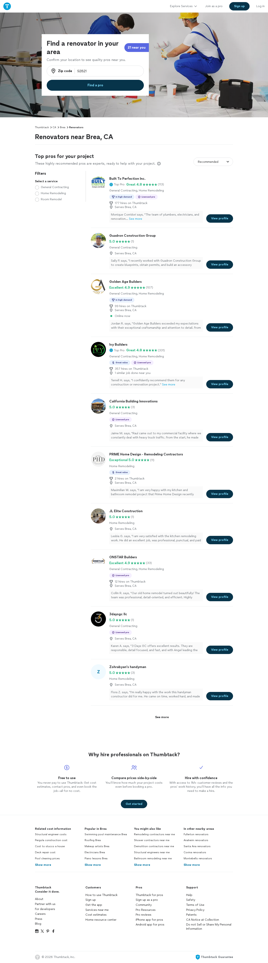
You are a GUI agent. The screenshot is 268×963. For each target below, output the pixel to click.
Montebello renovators (198, 858)
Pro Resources (146, 910)
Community (144, 905)
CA (54, 127)
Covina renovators (195, 852)
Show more (43, 865)
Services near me (97, 910)
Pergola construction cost (51, 840)
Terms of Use (195, 905)
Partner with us (45, 904)
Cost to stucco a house (50, 846)
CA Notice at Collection (202, 920)
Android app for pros (150, 924)
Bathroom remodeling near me (153, 858)
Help (189, 895)
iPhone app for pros (149, 920)
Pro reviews (143, 914)
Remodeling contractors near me (154, 834)
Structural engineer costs (50, 834)
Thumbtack (42, 127)
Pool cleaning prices (47, 858)
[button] (117, 184)
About (39, 899)
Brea (62, 127)
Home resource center (100, 920)
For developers (45, 909)
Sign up (90, 900)
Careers (40, 914)
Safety (190, 900)
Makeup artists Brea (97, 846)
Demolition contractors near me (154, 846)
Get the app (93, 905)
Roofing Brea (93, 840)
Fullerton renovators (196, 834)
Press (38, 919)
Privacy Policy (195, 910)
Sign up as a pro (147, 900)
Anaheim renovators (196, 840)
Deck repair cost (45, 852)
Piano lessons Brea (96, 858)
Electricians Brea (95, 852)
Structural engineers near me (152, 852)
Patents (191, 914)
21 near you (137, 47)
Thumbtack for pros (149, 895)
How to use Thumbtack (101, 895)
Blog (38, 924)
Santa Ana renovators (197, 846)
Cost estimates (96, 914)
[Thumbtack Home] (7, 6)
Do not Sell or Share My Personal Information (208, 927)
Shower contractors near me (151, 840)
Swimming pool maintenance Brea (106, 834)
